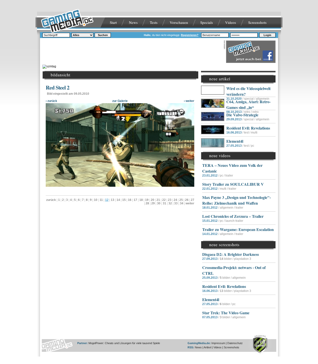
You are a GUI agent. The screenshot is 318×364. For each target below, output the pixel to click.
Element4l (234, 141)
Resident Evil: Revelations (248, 128)
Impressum (218, 343)
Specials (206, 22)
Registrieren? (190, 35)
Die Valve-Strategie (242, 115)
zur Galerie (120, 101)
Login (267, 35)
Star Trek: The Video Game (225, 313)
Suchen (103, 35)
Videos (230, 22)
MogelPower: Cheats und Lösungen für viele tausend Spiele (124, 343)
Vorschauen (179, 22)
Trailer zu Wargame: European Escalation (238, 229)
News (133, 22)
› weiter (189, 101)
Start (113, 22)
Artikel (207, 347)
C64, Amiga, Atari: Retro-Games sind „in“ (248, 104)
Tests (154, 22)
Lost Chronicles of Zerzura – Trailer (233, 216)
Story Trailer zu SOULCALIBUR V (233, 184)
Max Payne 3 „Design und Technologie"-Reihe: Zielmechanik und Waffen (236, 200)
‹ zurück (51, 101)
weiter (190, 203)
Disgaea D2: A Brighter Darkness (230, 254)
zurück (51, 200)
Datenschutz (235, 343)
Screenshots (257, 22)
